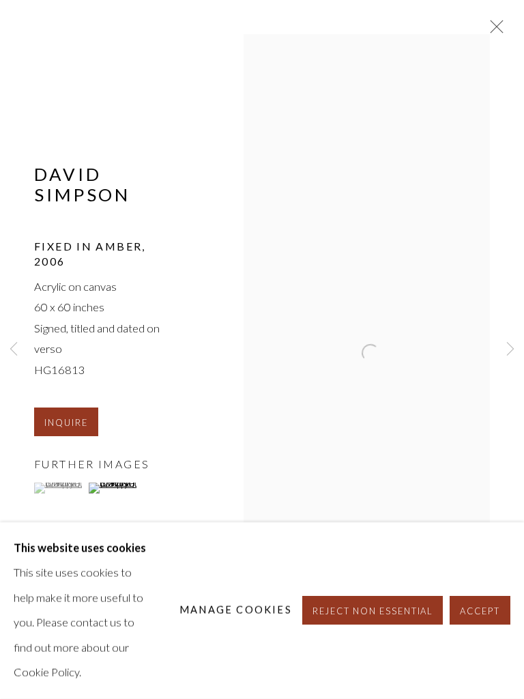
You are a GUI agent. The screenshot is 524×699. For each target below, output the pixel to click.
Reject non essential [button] (372, 611)
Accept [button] (480, 611)
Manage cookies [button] (235, 610)
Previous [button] (13, 350)
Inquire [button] (66, 422)
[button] (59, 488)
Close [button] (493, 30)
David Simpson (82, 184)
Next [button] (510, 350)
